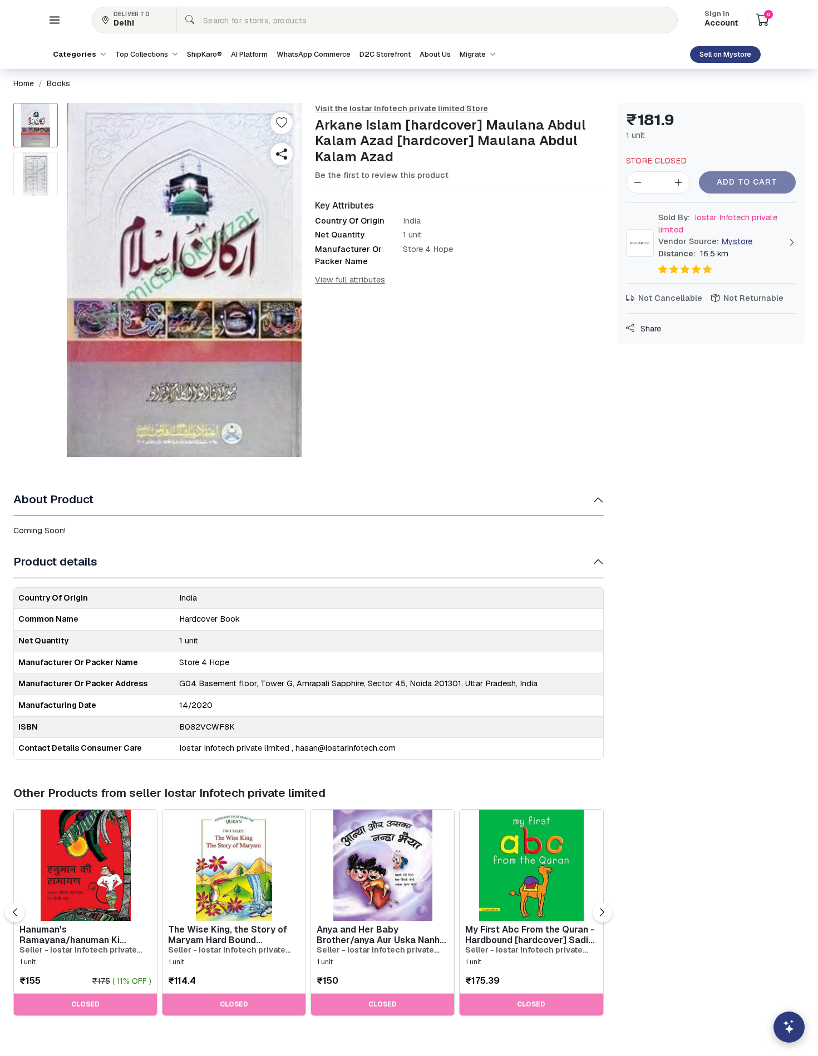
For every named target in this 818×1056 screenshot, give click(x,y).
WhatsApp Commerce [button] (314, 54)
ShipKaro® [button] (204, 54)
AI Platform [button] (249, 54)
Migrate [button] (473, 54)
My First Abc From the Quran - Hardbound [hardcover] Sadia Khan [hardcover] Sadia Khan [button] (529, 934)
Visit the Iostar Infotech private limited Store (401, 108)
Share (649, 329)
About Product (53, 499)
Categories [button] (75, 54)
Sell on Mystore (725, 54)
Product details (55, 561)
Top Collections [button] (142, 54)
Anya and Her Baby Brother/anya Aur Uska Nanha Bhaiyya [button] (381, 934)
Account (721, 19)
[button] (54, 20)
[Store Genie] (789, 1027)
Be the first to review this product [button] (382, 175)
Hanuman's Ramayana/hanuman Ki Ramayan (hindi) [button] (69, 934)
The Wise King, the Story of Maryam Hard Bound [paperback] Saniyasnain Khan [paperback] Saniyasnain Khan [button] (227, 934)
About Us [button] (435, 54)
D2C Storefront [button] (385, 54)
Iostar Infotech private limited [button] (717, 223)
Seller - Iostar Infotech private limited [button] (78, 950)
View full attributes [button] (350, 280)
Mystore (736, 241)
